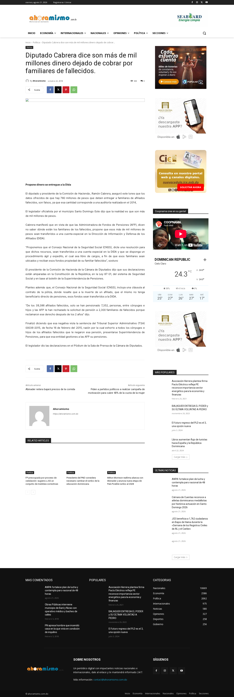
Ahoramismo (39, 80)
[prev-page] (28, 492)
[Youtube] (206, 2)
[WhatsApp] (73, 89)
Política (36, 42)
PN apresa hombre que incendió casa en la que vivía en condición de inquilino (62, 628)
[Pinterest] (66, 89)
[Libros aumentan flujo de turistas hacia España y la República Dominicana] (161, 444)
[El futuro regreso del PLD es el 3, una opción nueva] (161, 427)
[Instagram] (197, 2)
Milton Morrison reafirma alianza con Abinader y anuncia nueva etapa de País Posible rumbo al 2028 (125, 480)
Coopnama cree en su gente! (170, 211)
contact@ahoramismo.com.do (110, 679)
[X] (202, 2)
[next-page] (33, 492)
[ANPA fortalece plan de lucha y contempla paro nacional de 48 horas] (161, 483)
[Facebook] (192, 2)
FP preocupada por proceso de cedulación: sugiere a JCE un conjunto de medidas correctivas (42, 480)
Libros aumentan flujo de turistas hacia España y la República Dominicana (189, 443)
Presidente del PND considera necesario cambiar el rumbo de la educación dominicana (82, 480)
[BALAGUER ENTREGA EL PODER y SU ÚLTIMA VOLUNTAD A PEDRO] (161, 410)
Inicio (28, 42)
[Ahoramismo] (28, 81)
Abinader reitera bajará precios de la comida (50, 389)
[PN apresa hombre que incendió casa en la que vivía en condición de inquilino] (34, 630)
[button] (204, 33)
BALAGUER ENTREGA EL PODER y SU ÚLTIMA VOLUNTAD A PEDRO (126, 614)
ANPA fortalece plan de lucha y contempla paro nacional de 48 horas (188, 482)
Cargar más (179, 457)
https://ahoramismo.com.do (65, 414)
